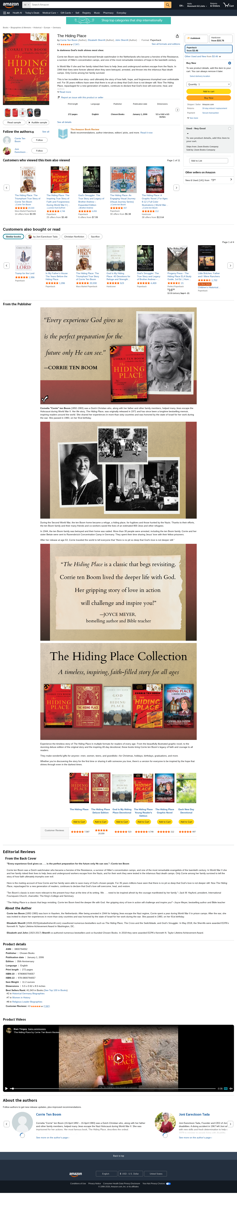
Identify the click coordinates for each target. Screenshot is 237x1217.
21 (182, 283)
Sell (77, 12)
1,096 (62, 283)
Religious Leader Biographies (27, 1001)
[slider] (113, 1088)
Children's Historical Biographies (208, 286)
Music (97, 12)
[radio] (196, 39)
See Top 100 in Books (55, 990)
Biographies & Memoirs (21, 27)
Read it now (146, 132)
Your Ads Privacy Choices (154, 1183)
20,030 (93, 283)
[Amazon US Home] (75, 1175)
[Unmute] (231, 1089)
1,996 (32, 277)
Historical (37, 27)
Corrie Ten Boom (69, 40)
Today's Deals (32, 12)
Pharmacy (108, 12)
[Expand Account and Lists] (206, 6)
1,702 (214, 280)
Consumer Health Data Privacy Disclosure (121, 1183)
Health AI (17, 12)
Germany (57, 27)
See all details (64, 122)
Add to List (196, 160)
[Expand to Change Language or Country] (115, 1174)
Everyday (121, 12)
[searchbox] (97, 5)
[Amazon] (11, 5)
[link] (28, 198)
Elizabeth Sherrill (96, 40)
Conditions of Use (78, 1183)
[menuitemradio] (225, 1088)
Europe (47, 27)
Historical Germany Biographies (28, 993)
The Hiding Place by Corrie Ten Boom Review (37, 1032)
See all (45, 131)
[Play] (5, 1088)
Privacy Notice (94, 1183)
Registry (86, 12)
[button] (6, 13)
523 (122, 283)
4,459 (153, 283)
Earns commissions (37, 1029)
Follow (39, 140)
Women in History (21, 997)
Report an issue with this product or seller (82, 97)
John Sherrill (121, 40)
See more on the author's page (52, 1137)
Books (5, 27)
